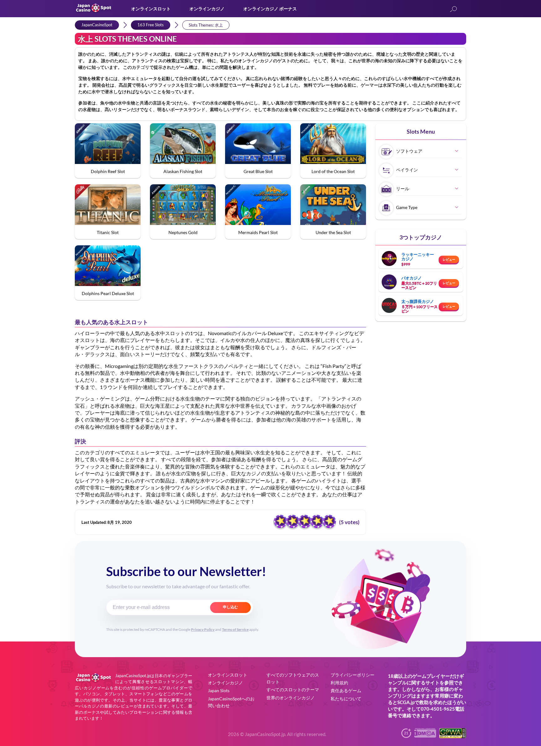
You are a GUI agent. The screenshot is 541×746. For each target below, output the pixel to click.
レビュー (449, 259)
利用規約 (339, 682)
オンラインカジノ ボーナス (270, 8)
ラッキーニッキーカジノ (417, 256)
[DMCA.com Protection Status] (425, 735)
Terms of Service (235, 629)
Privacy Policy (202, 629)
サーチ (453, 9)
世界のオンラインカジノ (290, 697)
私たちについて (346, 698)
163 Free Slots (150, 24)
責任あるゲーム (346, 690)
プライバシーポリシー (352, 674)
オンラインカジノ (206, 8)
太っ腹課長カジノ (417, 301)
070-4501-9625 (438, 709)
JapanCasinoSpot (96, 24)
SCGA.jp (406, 702)
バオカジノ (411, 277)
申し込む (230, 607)
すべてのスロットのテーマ (292, 689)
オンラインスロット (151, 8)
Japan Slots (218, 690)
